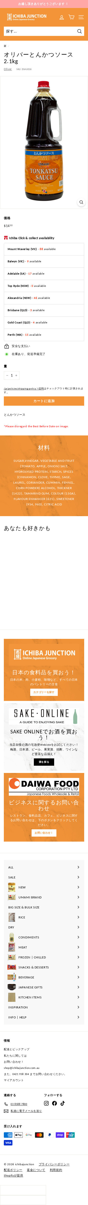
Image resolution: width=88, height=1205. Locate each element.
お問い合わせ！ (44, 832)
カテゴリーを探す (43, 692)
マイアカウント (14, 1080)
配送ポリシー (13, 1170)
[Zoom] (81, 202)
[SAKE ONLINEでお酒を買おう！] (44, 716)
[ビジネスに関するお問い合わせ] (44, 787)
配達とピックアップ (17, 1049)
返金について (36, 1170)
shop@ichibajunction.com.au (21, 1068)
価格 (7, 218)
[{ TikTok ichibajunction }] (62, 1103)
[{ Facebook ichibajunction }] (54, 1103)
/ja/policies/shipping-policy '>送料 (24, 388)
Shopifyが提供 (13, 1175)
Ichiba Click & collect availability (31, 238)
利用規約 (56, 1170)
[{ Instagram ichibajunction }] (46, 1103)
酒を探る (44, 761)
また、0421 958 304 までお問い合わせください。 (35, 1074)
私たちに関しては (15, 1055)
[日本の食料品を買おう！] (44, 655)
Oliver (8, 69)
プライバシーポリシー (54, 1164)
